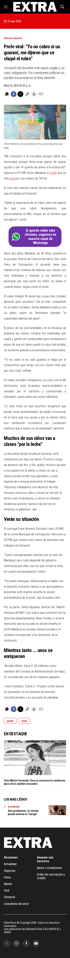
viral (13, 178)
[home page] (35, 7)
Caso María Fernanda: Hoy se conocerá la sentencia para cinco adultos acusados (34, 782)
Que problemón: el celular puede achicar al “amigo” (23, 812)
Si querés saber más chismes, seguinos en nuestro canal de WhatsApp (40, 236)
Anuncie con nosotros (45, 859)
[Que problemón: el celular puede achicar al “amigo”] (57, 810)
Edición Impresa (13, 38)
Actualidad (13, 806)
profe (53, 173)
